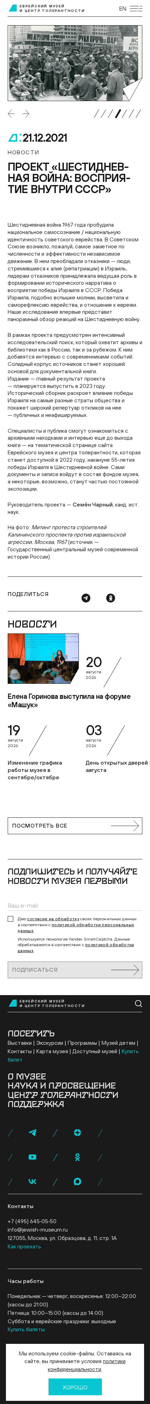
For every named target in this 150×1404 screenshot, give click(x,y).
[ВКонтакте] (32, 1181)
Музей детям (118, 1043)
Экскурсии (49, 1043)
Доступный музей (95, 1051)
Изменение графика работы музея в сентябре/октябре (35, 769)
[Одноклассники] (110, 598)
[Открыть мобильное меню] (136, 8)
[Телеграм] (85, 598)
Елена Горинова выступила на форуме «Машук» (69, 700)
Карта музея (52, 1051)
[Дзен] (77, 1132)
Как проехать (24, 1246)
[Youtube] (32, 1157)
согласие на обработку (53, 918)
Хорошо (75, 1387)
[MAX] (77, 1181)
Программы (82, 1043)
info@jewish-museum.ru (38, 1229)
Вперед (25, 113)
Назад (11, 113)
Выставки (20, 1043)
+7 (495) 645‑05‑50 (32, 1221)
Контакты (20, 1051)
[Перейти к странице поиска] (138, 1003)
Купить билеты (26, 1329)
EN (122, 8)
